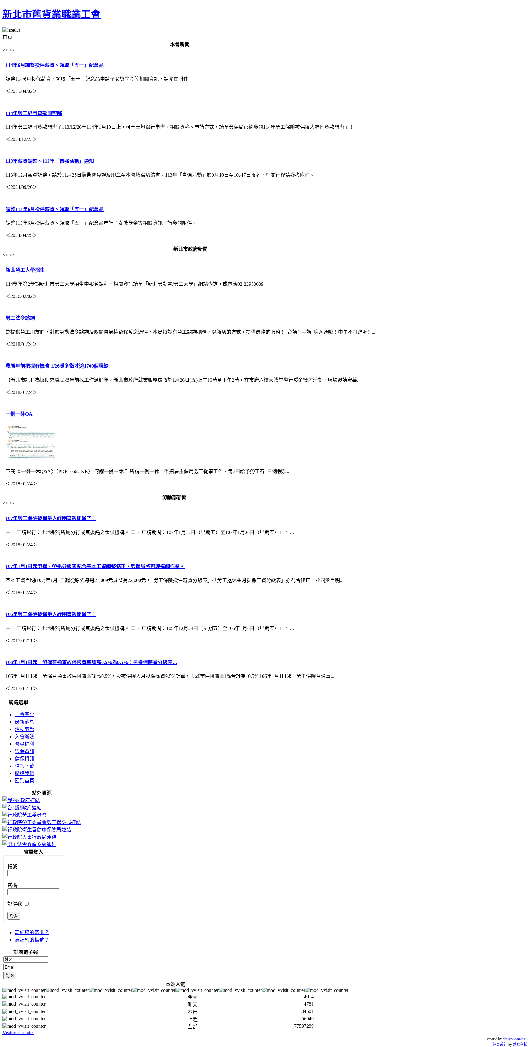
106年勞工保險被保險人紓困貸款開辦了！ (51, 614)
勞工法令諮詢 (20, 318)
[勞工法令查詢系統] (29, 844)
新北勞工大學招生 (25, 270)
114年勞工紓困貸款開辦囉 (34, 113)
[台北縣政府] (22, 807)
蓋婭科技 (520, 1044)
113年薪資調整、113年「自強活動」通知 (50, 161)
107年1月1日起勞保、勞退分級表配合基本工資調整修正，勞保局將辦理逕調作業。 (95, 566)
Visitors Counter (18, 1032)
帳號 (12, 866)
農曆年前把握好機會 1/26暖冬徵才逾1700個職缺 (57, 366)
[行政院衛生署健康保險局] (36, 829)
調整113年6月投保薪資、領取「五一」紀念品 (55, 209)
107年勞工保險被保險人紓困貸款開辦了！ (51, 518)
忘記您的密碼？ (32, 932)
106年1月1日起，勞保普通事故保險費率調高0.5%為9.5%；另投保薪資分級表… (91, 662)
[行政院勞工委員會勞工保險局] (41, 822)
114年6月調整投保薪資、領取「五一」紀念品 (55, 65)
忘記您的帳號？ (32, 939)
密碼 (12, 885)
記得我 (14, 904)
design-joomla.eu (515, 1039)
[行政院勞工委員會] (24, 815)
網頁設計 (500, 1044)
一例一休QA (19, 414)
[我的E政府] (21, 800)
